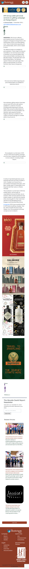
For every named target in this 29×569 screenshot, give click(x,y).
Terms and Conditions (8, 550)
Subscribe (6, 539)
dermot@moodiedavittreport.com (12, 24)
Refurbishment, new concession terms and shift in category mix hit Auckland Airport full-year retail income (14, 471)
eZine (18, 536)
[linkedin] (4, 30)
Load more (14, 522)
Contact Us (6, 537)
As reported (7, 204)
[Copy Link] (4, 34)
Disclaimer (6, 546)
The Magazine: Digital (21, 537)
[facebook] (4, 384)
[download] (4, 32)
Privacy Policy (6, 548)
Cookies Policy (6, 545)
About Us (5, 536)
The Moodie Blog (20, 539)
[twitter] (4, 29)
